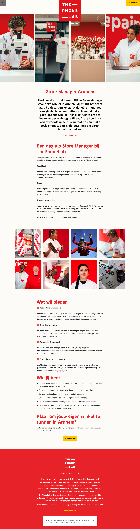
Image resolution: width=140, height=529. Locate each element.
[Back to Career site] (3, 3)
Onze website (70, 511)
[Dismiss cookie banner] (94, 520)
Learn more (75, 522)
